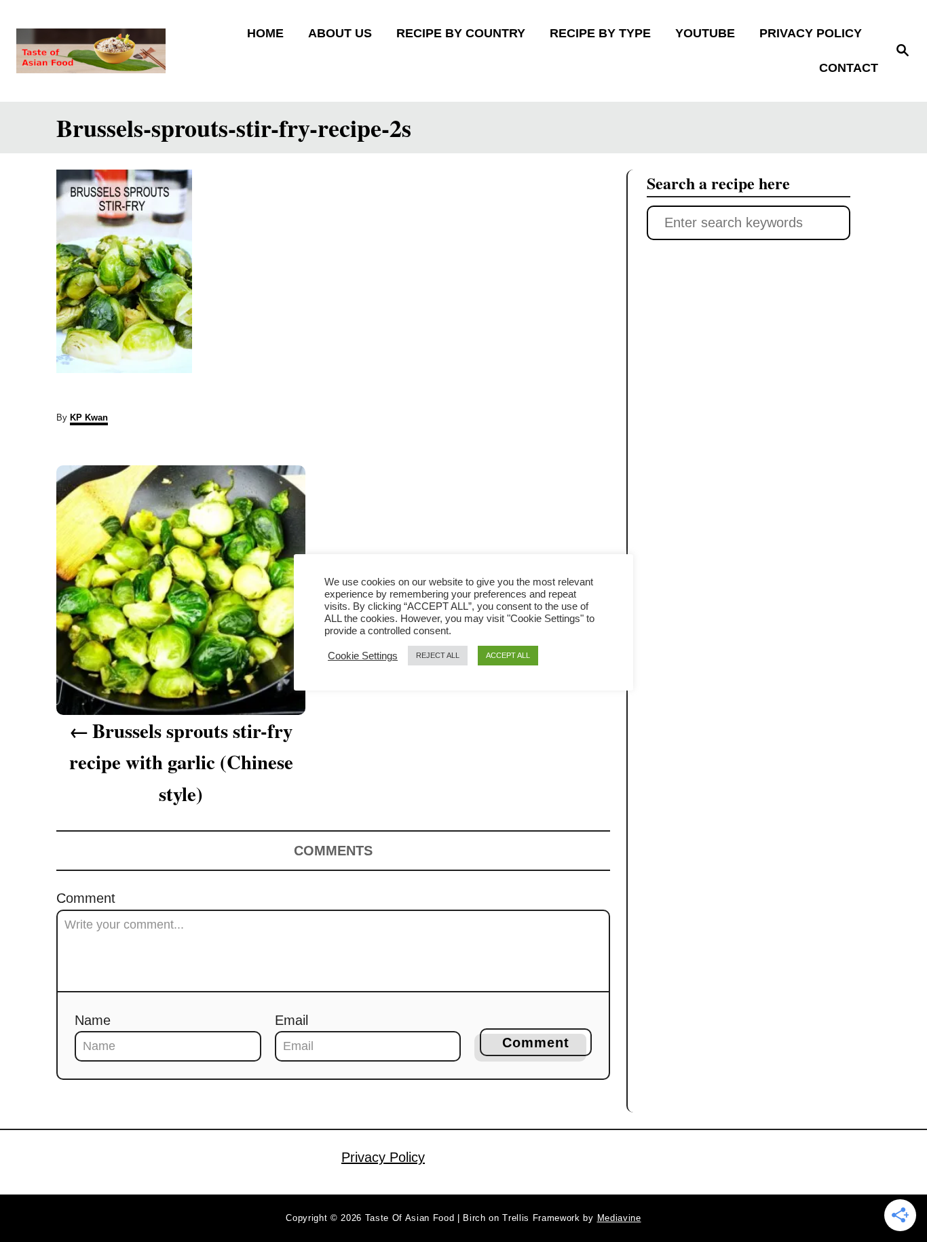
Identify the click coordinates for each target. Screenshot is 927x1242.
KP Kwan (89, 417)
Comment (85, 898)
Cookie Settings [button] (363, 656)
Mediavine (619, 1218)
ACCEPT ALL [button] (508, 655)
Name (93, 1020)
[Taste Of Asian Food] (123, 50)
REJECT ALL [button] (437, 655)
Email (291, 1020)
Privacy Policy (383, 1157)
